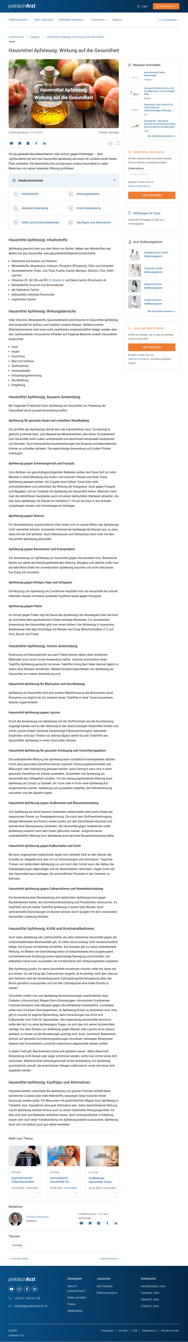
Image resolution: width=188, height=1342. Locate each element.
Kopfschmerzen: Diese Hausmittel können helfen (23, 1181)
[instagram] (19, 1289)
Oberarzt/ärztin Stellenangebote (153, 286)
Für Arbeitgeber (168, 20)
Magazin (117, 19)
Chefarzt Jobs (150, 1306)
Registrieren (167, 6)
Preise (71, 1304)
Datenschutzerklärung (139, 186)
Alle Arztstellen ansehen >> (161, 136)
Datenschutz (149, 1330)
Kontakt (123, 1330)
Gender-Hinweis (170, 1330)
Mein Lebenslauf (44, 19)
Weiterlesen (32, 1187)
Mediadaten (75, 1311)
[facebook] (27, 1289)
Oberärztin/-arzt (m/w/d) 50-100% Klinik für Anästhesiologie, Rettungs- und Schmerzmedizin (158, 107)
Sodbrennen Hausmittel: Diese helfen (100, 1181)
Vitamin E (58, 280)
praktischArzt (16, 36)
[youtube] (12, 1289)
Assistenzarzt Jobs (153, 1286)
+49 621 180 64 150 (26, 1298)
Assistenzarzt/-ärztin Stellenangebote (156, 254)
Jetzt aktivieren (152, 347)
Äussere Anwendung (35, 208)
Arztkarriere (98, 19)
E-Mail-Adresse (136, 168)
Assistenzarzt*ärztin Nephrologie (154, 74)
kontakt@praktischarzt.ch (30, 1306)
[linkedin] (35, 1289)
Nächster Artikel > (109, 1258)
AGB (147, 182)
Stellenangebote (18, 19)
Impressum (107, 1330)
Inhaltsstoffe (30, 194)
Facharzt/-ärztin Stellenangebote (153, 270)
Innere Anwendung (89, 208)
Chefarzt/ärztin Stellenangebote (153, 302)
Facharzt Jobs (150, 1293)
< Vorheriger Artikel (18, 1258)
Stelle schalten (76, 1297)
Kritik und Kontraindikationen (40, 222)
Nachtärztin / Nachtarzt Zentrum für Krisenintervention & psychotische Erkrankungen (160, 124)
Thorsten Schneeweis (37, 1216)
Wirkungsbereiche (88, 194)
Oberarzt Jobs (150, 1299)
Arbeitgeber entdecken (70, 19)
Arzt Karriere (105, 1286)
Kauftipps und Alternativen (94, 222)
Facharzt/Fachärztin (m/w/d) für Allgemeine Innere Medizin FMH (159, 91)
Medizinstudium (107, 1293)
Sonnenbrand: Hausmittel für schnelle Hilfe (59, 1181)
